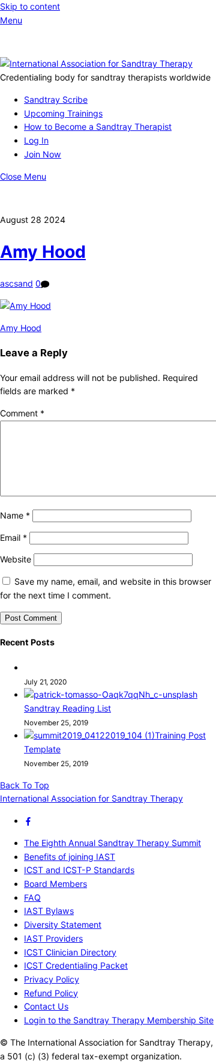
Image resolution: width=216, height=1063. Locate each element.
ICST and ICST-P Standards (79, 870)
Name (15, 515)
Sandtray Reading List (67, 708)
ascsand (16, 283)
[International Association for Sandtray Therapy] (96, 63)
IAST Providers (53, 938)
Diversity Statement (62, 924)
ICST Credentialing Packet (76, 965)
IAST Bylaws (49, 911)
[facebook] (28, 820)
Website (15, 559)
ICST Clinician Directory (70, 952)
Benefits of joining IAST (69, 856)
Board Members (55, 884)
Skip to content (30, 6)
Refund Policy (51, 993)
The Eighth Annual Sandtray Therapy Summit (112, 843)
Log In (36, 140)
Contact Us (46, 1006)
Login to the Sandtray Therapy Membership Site (119, 1020)
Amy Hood (43, 252)
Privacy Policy (51, 979)
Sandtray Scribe (56, 99)
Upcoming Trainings (63, 113)
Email (13, 537)
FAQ (32, 897)
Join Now (42, 154)
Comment (22, 413)
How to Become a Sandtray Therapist (98, 126)
